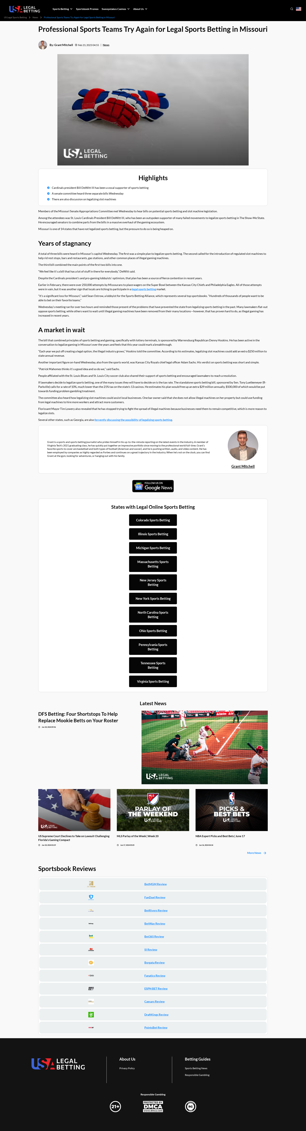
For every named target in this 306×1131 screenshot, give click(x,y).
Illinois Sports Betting (153, 534)
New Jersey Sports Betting (153, 582)
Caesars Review (154, 1001)
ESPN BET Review (156, 988)
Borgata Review (154, 962)
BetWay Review (154, 923)
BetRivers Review (156, 910)
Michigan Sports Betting (153, 548)
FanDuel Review (154, 897)
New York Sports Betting (153, 598)
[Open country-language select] (298, 9)
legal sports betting (144, 289)
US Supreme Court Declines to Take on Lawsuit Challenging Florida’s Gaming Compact (73, 837)
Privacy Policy (127, 1068)
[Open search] (291, 9)
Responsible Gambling (197, 1074)
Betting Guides (197, 1059)
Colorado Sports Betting (153, 520)
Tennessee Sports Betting (153, 665)
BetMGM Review (155, 884)
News (35, 17)
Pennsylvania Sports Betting (153, 647)
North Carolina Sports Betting (153, 614)
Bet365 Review (154, 936)
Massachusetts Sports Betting (153, 564)
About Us (127, 1059)
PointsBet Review (155, 1027)
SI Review (150, 949)
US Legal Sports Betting (15, 17)
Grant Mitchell (63, 45)
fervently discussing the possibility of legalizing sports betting (133, 420)
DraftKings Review (156, 1014)
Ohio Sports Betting (153, 631)
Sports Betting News (196, 1068)
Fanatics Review (154, 975)
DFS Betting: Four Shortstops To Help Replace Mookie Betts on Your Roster (78, 717)
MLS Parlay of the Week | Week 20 (138, 836)
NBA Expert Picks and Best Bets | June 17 (220, 836)
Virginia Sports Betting (153, 681)
